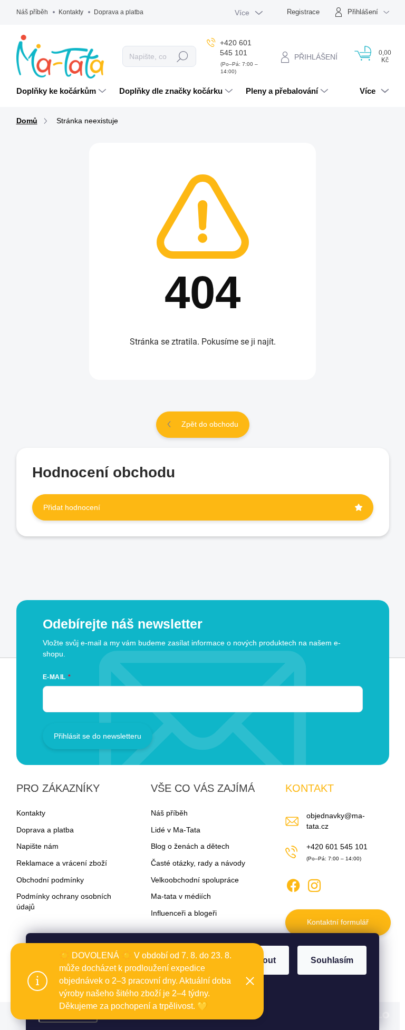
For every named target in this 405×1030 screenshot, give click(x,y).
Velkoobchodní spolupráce (195, 880)
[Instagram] (314, 883)
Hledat (182, 56)
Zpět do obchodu (209, 424)
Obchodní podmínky (50, 880)
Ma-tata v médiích (181, 896)
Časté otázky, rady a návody (198, 863)
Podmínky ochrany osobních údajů (63, 901)
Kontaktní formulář (338, 922)
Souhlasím (332, 960)
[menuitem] (62, 91)
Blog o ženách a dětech (190, 846)
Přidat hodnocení (71, 507)
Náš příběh (32, 12)
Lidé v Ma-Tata (175, 830)
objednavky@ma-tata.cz (335, 820)
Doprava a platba (118, 12)
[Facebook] (293, 883)
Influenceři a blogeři (184, 913)
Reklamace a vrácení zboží (61, 863)
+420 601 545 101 (337, 846)
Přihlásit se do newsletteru (97, 736)
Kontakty (71, 12)
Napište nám (37, 846)
